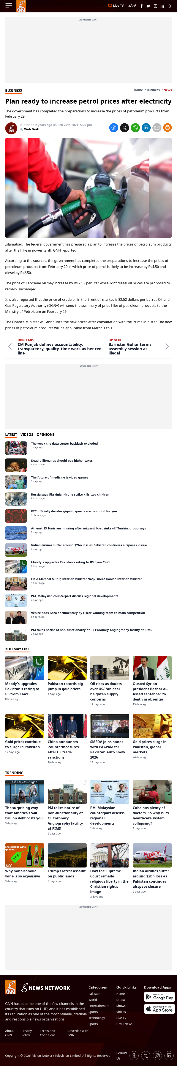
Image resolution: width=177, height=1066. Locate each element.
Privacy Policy (27, 1033)
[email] (156, 128)
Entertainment (98, 1006)
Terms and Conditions (47, 1033)
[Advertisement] (88, 52)
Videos (121, 1012)
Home (138, 90)
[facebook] (113, 128)
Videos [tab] (27, 434)
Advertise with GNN (78, 1033)
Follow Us (121, 1056)
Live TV (121, 1018)
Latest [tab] (11, 434)
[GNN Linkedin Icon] (162, 6)
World (92, 1000)
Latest (120, 1000)
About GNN (9, 1033)
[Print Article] (167, 127)
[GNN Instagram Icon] (155, 6)
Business (153, 90)
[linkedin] (146, 128)
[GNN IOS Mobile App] (159, 1009)
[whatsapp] (135, 128)
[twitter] (124, 128)
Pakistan (94, 994)
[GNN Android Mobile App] (159, 997)
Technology (96, 1018)
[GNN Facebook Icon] (141, 6)
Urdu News (124, 1024)
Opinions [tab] (46, 434)
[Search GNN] (170, 6)
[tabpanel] (88, 541)
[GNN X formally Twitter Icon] (148, 6)
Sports (93, 1012)
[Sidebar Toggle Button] (9, 5)
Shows (121, 1006)
